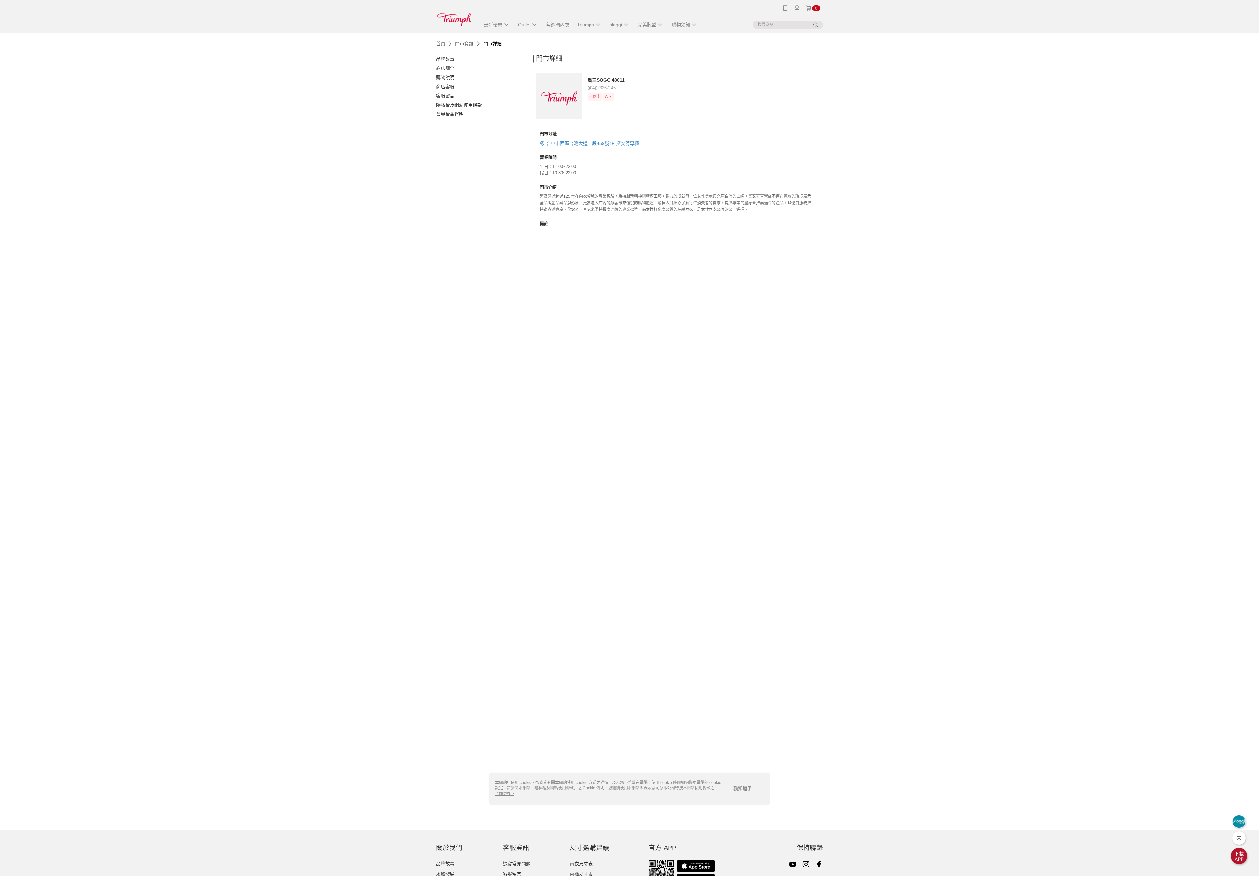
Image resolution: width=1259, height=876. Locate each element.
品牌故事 (445, 863)
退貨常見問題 (516, 863)
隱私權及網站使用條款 (554, 788)
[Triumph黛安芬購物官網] (454, 17)
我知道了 (742, 788)
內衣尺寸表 (581, 863)
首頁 (440, 43)
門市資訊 (464, 43)
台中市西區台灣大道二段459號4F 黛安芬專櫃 (592, 143)
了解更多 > (504, 793)
